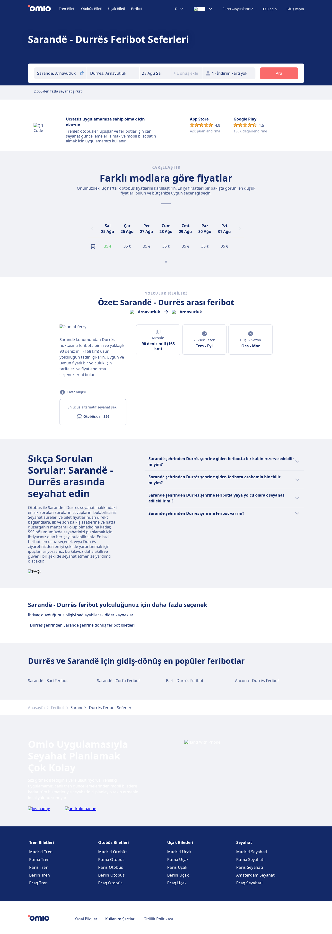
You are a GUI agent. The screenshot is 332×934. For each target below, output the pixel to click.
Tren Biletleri (41, 842)
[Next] (240, 228)
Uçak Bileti (116, 8)
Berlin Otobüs (111, 875)
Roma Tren (39, 859)
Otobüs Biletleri (113, 842)
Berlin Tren (39, 875)
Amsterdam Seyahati (256, 875)
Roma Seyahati (250, 859)
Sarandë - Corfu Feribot (118, 680)
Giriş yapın (295, 9)
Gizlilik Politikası (158, 919)
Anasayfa (36, 707)
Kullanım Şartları (120, 919)
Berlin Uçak (178, 875)
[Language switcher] (203, 9)
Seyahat (244, 842)
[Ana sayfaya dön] (43, 9)
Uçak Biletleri (180, 842)
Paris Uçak (177, 867)
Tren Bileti (67, 8)
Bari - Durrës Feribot (184, 680)
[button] (155, 73)
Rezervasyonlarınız (237, 9)
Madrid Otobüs (112, 851)
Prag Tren (38, 883)
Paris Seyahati (249, 867)
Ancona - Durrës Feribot (257, 680)
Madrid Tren (40, 851)
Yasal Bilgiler (86, 919)
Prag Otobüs (110, 883)
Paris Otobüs (110, 867)
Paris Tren (38, 867)
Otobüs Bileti (91, 8)
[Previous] (92, 228)
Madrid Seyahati (251, 851)
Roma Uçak (178, 859)
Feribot (136, 8)
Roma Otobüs (111, 859)
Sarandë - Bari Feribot (48, 680)
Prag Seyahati (249, 883)
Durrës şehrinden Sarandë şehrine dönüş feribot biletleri (82, 625)
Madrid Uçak (179, 851)
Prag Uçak (177, 883)
